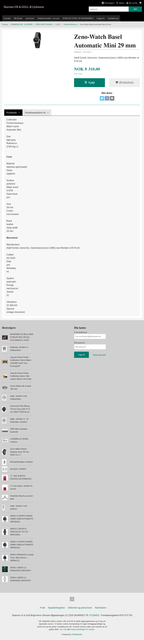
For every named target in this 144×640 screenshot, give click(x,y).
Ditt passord (79, 343)
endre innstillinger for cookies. (83, 629)
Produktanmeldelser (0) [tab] (35, 112)
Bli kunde (18, 18)
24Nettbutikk (77, 634)
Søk (135, 9)
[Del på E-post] (112, 98)
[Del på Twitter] (102, 98)
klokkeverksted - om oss (48, 18)
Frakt (42, 608)
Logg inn (100, 18)
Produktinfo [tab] (11, 112)
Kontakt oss (113, 18)
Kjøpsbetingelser (56, 608)
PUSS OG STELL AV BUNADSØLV (78, 18)
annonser (30, 18)
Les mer (63, 629)
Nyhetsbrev (100, 608)
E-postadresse (80, 332)
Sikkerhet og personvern (80, 608)
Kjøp (91, 82)
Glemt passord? (99, 355)
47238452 (94, 615)
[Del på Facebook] (107, 98)
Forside (7, 18)
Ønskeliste (126, 82)
